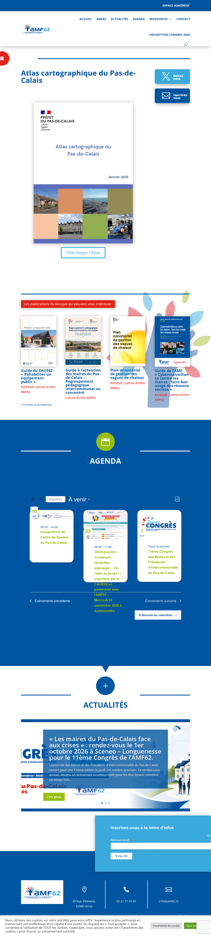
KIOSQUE (27, 387)
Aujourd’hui (55, 499)
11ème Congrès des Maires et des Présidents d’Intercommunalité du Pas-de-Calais (163, 562)
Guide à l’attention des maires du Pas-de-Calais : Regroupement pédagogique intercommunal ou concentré (83, 381)
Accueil (86, 19)
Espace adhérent (176, 5)
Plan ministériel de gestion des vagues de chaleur (127, 374)
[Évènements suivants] (40, 499)
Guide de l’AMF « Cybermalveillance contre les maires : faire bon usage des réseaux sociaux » (172, 380)
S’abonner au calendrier (155, 615)
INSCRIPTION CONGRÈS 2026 (169, 35)
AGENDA (139, 19)
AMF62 (101, 19)
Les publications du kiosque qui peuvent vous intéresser (68, 304)
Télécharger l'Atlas (83, 252)
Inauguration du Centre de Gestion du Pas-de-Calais (54, 537)
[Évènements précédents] (32, 499)
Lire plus (54, 797)
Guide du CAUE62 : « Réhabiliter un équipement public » (38, 376)
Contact (183, 19)
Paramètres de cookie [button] (166, 926)
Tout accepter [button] (194, 926)
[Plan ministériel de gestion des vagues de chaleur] (127, 341)
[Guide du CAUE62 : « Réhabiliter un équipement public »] (38, 341)
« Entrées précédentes (36, 405)
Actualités (119, 19)
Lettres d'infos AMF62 (81, 398)
